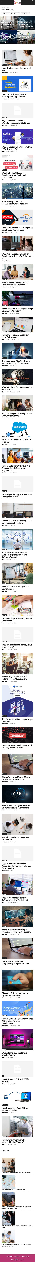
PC (3, 1076)
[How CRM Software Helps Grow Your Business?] (17, 573)
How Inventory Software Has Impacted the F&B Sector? (14, 1141)
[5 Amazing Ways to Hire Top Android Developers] (17, 605)
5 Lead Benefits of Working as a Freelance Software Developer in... (16, 930)
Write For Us (9, 1256)
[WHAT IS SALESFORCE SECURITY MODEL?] (17, 429)
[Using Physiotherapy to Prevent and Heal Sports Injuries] (17, 484)
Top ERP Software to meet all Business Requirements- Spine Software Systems (14, 554)
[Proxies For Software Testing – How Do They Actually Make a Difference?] (17, 510)
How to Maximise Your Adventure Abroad (13, 1189)
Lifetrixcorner (5, 72)
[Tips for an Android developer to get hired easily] (17, 701)
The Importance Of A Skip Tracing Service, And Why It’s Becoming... (16, 362)
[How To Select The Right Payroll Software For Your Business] (17, 272)
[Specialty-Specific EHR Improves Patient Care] (17, 824)
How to (4, 462)
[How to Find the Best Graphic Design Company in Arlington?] (17, 298)
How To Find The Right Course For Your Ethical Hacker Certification (16, 806)
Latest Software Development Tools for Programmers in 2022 (17, 746)
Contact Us (17, 1256)
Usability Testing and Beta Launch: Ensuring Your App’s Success (16, 95)
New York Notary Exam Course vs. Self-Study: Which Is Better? (17, 1226)
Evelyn (3, 260)
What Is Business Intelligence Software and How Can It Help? (15, 899)
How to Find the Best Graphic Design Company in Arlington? (17, 309)
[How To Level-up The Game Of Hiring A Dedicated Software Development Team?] (17, 1008)
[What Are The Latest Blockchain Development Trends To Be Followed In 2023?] (17, 243)
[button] (3, 2)
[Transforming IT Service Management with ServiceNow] (17, 191)
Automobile (17, 13)
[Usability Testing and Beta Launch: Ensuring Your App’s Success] (17, 84)
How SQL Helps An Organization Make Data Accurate (15, 336)
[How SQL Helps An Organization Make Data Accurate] (17, 324)
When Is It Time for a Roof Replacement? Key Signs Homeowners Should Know (16, 1207)
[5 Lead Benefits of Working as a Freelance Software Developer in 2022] (17, 916)
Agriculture (5, 13)
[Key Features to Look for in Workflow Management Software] (17, 110)
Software (4, 64)
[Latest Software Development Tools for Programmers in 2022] (17, 735)
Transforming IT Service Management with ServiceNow (15, 202)
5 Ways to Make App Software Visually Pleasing (14, 1054)
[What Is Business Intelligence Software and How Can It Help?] (17, 884)
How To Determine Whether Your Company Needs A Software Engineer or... (16, 468)
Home (3, 7)
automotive (24, 13)
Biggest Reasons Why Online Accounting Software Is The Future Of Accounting (16, 865)
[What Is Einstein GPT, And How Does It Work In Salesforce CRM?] (17, 136)
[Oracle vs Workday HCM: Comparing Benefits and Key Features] (17, 217)
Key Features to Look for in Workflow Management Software (16, 121)
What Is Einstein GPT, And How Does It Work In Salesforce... (17, 148)
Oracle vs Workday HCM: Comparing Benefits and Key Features (17, 228)
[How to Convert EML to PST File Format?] (17, 1069)
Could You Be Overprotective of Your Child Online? (16, 1172)
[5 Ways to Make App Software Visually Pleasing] (17, 1039)
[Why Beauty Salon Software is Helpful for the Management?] (17, 663)
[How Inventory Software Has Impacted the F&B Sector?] (17, 1126)
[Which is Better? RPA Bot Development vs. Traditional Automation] (17, 163)
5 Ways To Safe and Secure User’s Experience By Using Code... (16, 778)
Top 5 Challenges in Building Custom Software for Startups (17, 414)
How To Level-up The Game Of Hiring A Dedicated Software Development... (17, 1021)
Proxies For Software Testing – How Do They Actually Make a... (17, 521)
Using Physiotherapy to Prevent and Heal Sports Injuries (17, 495)
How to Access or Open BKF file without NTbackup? (15, 1109)
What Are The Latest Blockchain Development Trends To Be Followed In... (17, 256)
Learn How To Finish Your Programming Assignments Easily (15, 962)
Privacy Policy (25, 1256)
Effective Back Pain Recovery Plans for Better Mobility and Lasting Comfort (17, 1245)
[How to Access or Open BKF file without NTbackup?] (17, 1096)
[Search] (32, 2)
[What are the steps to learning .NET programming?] (17, 634)
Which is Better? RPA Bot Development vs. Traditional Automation (14, 175)
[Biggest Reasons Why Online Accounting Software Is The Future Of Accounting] (17, 853)
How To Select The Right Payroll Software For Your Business (15, 283)
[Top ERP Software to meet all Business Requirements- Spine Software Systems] (17, 539)
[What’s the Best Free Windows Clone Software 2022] (17, 377)
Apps (11, 13)
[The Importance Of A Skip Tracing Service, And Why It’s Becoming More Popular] (17, 351)
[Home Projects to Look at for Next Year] (17, 58)
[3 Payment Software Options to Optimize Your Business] (17, 980)
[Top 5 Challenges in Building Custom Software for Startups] (17, 403)
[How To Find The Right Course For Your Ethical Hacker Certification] (17, 794)
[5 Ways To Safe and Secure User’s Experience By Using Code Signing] (17, 764)
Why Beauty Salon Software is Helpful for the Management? (14, 677)
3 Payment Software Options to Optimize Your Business (15, 994)
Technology (5, 1104)
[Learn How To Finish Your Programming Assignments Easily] (17, 948)
